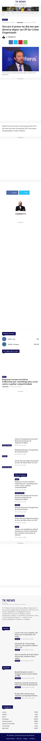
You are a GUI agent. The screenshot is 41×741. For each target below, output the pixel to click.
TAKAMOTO (12, 37)
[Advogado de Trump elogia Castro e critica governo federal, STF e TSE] (7, 647)
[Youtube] (9, 623)
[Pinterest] (20, 42)
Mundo (17, 639)
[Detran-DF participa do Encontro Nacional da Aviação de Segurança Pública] (7, 442)
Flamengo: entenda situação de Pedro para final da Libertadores (26, 684)
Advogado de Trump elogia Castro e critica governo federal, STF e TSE (26, 645)
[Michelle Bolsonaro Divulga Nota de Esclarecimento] (7, 453)
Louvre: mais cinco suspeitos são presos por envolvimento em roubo (26, 634)
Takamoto (5, 386)
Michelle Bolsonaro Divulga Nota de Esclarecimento (26, 451)
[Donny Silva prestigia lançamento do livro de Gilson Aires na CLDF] (7, 464)
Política (5, 456)
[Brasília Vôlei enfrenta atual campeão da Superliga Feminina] (7, 697)
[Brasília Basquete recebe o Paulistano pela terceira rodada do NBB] (7, 675)
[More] (32, 193)
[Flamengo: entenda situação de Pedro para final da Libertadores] (7, 686)
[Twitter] (16, 42)
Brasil (8, 13)
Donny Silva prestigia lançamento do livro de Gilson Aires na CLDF (27, 462)
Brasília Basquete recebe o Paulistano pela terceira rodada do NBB (26, 674)
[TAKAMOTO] (4, 37)
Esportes (17, 678)
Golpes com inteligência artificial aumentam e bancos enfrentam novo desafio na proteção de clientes (26, 532)
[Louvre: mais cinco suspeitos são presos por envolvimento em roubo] (7, 636)
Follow (36, 344)
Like (38, 339)
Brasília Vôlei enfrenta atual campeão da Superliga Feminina (26, 695)
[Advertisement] (20, 100)
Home (3, 13)
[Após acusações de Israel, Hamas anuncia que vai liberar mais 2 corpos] (7, 658)
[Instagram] (6, 623)
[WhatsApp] (25, 42)
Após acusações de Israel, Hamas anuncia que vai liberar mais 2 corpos (26, 656)
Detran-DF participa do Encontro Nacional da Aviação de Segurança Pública (26, 441)
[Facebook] (11, 42)
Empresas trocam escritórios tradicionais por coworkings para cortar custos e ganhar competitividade (20, 381)
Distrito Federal (7, 445)
